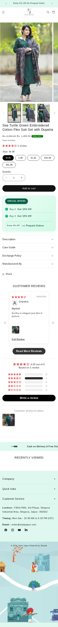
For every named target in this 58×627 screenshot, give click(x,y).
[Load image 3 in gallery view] (43, 113)
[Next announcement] (52, 3)
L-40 (20, 157)
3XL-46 (9, 164)
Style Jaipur (23, 546)
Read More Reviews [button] (29, 351)
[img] (19, 297)
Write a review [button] (29, 398)
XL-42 (33, 157)
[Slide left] (3, 113)
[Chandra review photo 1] (15, 330)
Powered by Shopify (38, 546)
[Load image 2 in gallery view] (28, 113)
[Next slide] (53, 322)
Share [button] (9, 274)
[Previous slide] (5, 322)
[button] (3, 12)
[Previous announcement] (6, 3)
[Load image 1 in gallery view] (14, 113)
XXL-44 (47, 157)
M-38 (8, 157)
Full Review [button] (18, 339)
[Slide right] (54, 113)
